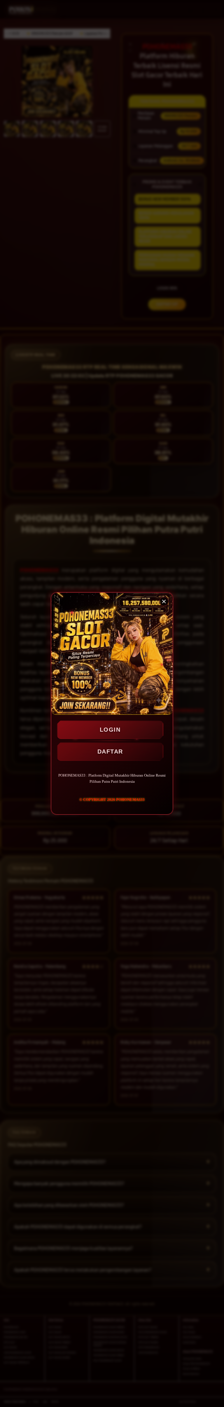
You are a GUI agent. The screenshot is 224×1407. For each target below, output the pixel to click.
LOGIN (110, 729)
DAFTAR (110, 751)
